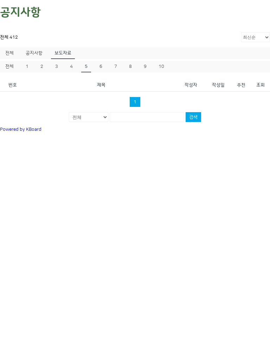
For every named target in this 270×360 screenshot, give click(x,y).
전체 (9, 53)
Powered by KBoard (20, 129)
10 (161, 66)
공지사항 (34, 53)
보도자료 (62, 53)
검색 (193, 117)
